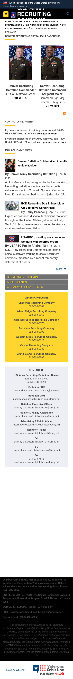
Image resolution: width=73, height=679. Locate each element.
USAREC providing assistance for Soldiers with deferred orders (43, 239)
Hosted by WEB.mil (14, 670)
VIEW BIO (21, 98)
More (59, 269)
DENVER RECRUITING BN (22, 277)
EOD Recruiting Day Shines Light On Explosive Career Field (42, 205)
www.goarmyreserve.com (51, 142)
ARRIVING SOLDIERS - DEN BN (25, 287)
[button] (15, 6)
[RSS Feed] (64, 113)
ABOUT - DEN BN (17, 282)
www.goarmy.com (47, 133)
